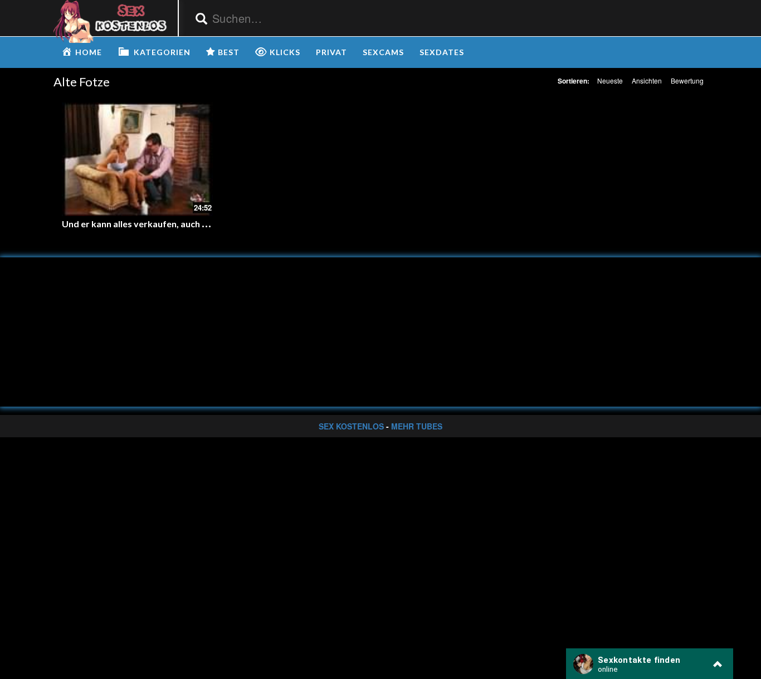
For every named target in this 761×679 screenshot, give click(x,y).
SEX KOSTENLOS (351, 426)
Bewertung (687, 80)
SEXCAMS (383, 52)
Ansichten (647, 80)
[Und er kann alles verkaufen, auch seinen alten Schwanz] (137, 159)
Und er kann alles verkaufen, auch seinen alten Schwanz (175, 223)
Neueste (610, 80)
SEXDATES (441, 52)
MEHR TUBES (416, 426)
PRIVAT (331, 52)
